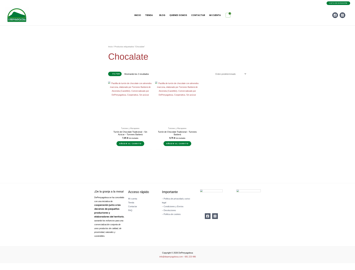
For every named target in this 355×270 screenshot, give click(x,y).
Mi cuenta (132, 198)
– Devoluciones (169, 210)
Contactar (132, 206)
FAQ (130, 210)
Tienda (131, 202)
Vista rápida (130, 123)
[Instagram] (342, 15)
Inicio (110, 47)
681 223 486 (190, 256)
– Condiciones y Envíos (172, 206)
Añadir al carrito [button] (130, 143)
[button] (338, 3)
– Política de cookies (171, 214)
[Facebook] (335, 15)
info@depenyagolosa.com (171, 256)
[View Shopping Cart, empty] (228, 15)
